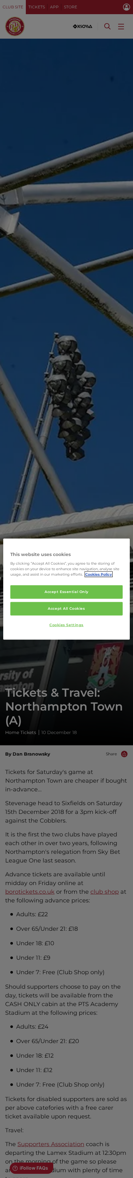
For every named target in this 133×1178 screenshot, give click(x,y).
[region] (66, 589)
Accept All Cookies (66, 608)
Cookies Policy (98, 574)
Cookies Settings (66, 625)
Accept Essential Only (66, 591)
